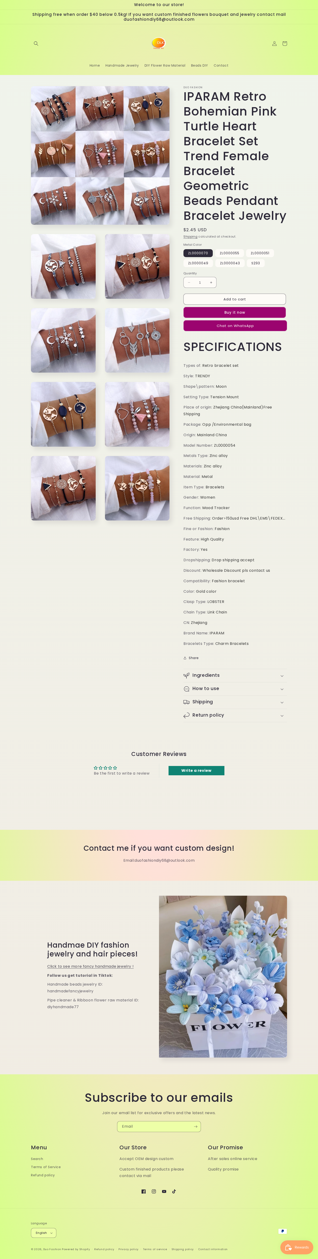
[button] (36, 43)
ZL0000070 (198, 253)
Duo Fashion (52, 1249)
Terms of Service (46, 1167)
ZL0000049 (198, 263)
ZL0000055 (229, 253)
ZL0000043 (230, 263)
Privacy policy (128, 1249)
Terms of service (155, 1249)
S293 (255, 263)
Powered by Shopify (76, 1249)
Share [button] (194, 658)
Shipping (190, 236)
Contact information (213, 1249)
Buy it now (234, 312)
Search (37, 1159)
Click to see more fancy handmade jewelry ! (90, 966)
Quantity (190, 273)
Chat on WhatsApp (235, 325)
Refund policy (43, 1175)
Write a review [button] (196, 770)
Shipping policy (183, 1249)
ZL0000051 (260, 253)
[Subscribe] (195, 1126)
